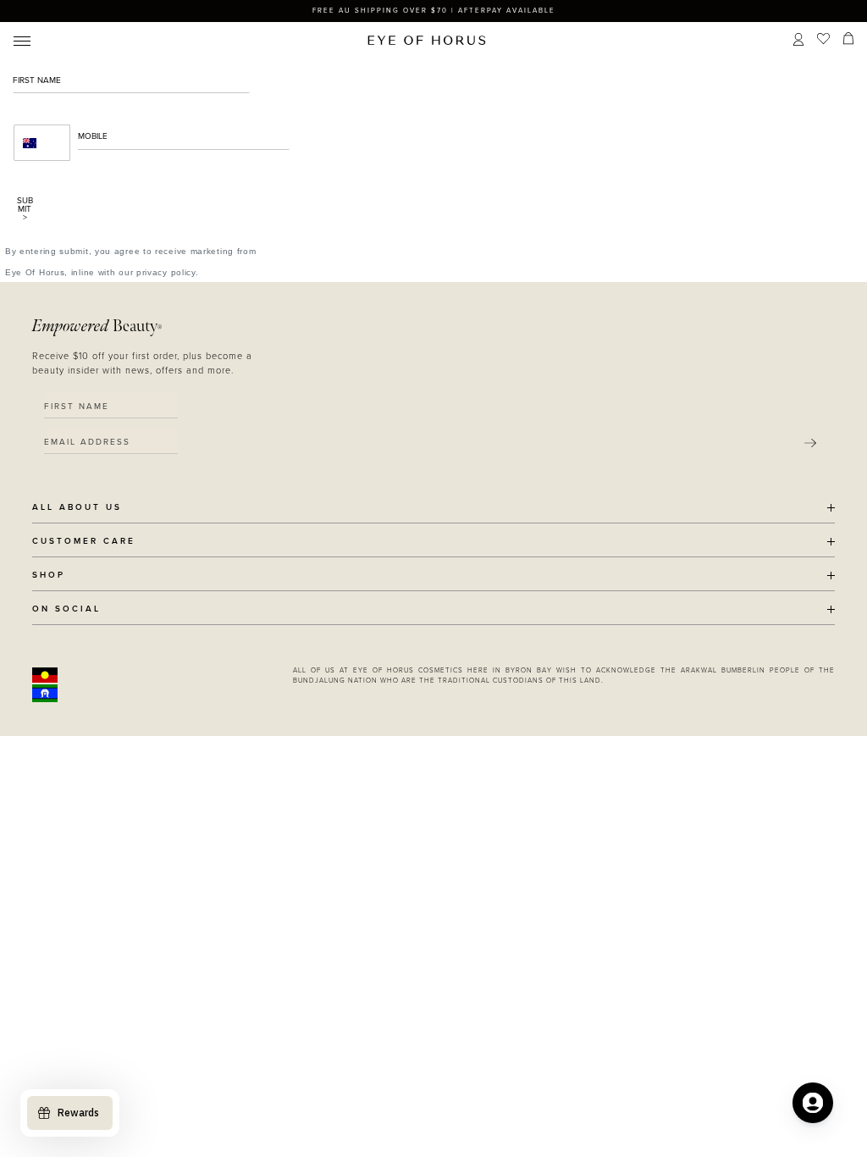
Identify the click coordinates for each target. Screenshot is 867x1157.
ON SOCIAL (66, 609)
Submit (810, 443)
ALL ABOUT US (77, 507)
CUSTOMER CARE (83, 541)
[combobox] (42, 143)
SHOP (48, 575)
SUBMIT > (25, 209)
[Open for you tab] (812, 1102)
